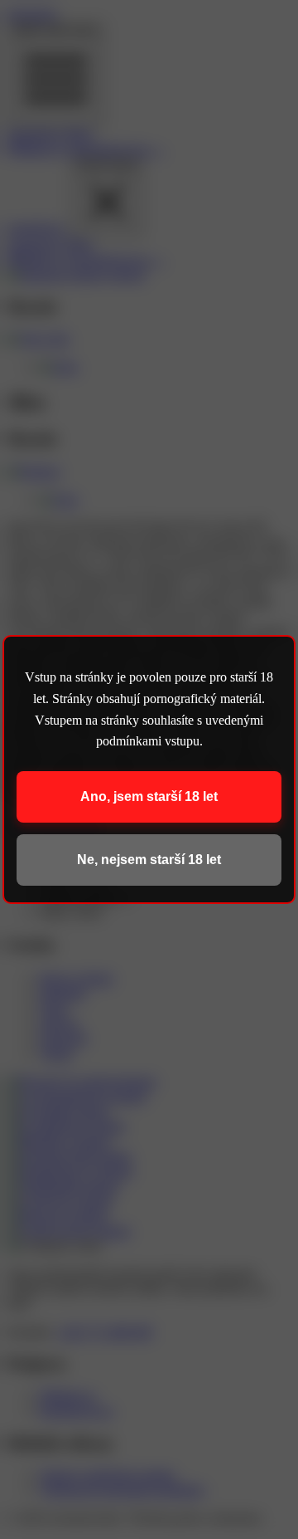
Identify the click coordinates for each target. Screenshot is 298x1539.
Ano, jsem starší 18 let (149, 796)
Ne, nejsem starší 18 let (149, 860)
